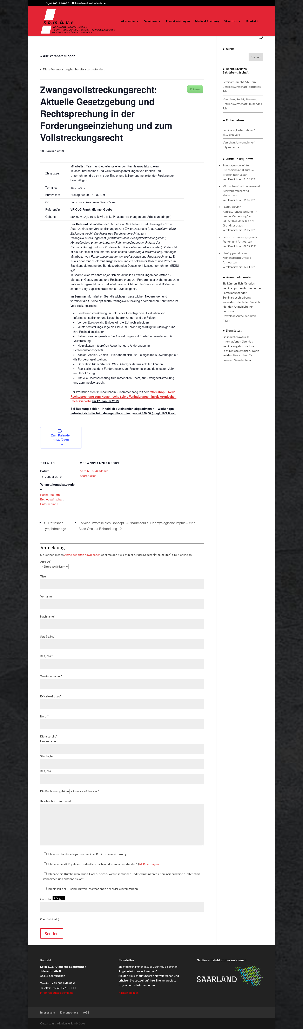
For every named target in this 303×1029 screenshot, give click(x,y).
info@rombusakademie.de (56, 992)
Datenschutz (69, 1012)
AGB (86, 1012)
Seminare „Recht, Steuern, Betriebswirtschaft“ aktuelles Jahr (242, 86)
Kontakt (252, 21)
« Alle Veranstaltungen (57, 55)
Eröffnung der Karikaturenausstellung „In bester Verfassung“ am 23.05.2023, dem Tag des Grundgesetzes (240, 216)
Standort (230, 21)
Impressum (47, 1012)
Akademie (128, 21)
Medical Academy (207, 21)
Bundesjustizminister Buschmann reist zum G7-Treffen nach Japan (239, 170)
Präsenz (195, 89)
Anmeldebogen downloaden (82, 554)
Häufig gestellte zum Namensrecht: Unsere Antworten (237, 257)
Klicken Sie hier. (129, 992)
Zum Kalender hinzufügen (61, 437)
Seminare (150, 21)
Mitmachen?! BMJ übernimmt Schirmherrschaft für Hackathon (241, 190)
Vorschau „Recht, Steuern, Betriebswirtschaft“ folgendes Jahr (242, 103)
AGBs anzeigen (149, 864)
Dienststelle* (48, 736)
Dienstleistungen (178, 21)
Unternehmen (49, 504)
